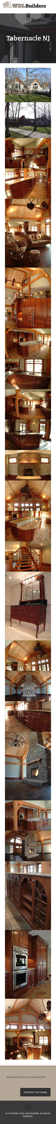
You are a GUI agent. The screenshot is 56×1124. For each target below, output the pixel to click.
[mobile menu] (51, 4)
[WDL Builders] (24, 4)
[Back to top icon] (28, 1107)
